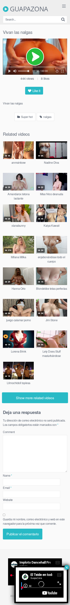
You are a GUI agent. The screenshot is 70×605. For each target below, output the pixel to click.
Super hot (26, 117)
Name (7, 475)
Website (8, 500)
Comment (9, 432)
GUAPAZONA (28, 9)
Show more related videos (35, 397)
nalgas (47, 117)
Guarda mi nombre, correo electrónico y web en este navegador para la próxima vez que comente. (34, 521)
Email (7, 488)
